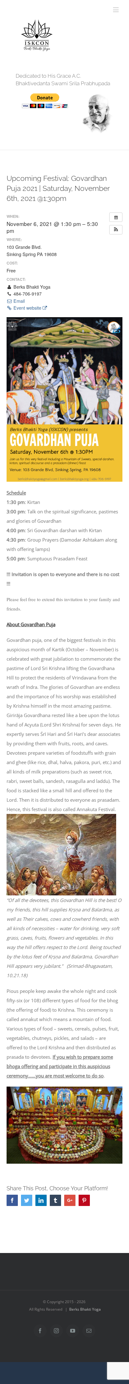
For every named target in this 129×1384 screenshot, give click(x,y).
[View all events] (115, 217)
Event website (27, 308)
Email (18, 301)
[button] (116, 229)
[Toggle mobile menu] (116, 9)
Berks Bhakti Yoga (85, 1309)
